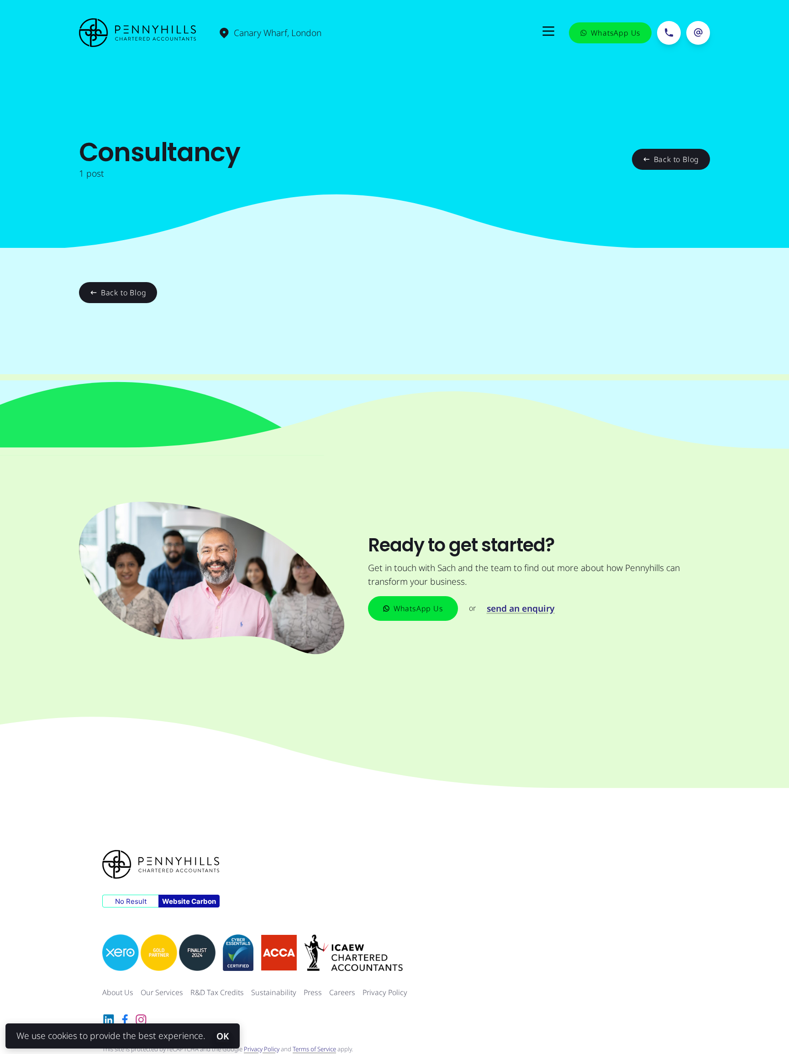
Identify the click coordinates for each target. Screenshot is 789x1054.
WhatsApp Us (418, 608)
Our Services (162, 992)
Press (313, 992)
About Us (117, 992)
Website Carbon (189, 901)
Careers (342, 992)
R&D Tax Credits (217, 992)
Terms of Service (314, 1049)
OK (222, 1036)
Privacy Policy (385, 992)
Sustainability (273, 992)
